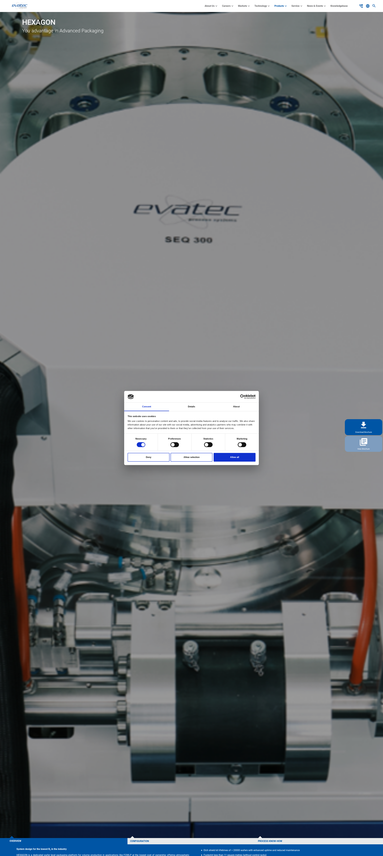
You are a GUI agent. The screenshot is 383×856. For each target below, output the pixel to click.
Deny (148, 457)
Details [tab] (191, 406)
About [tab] (236, 406)
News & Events (317, 6)
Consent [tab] (146, 406)
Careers (228, 6)
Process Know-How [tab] (270, 841)
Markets (244, 6)
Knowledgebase (339, 5)
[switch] (174, 444)
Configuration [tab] (139, 841)
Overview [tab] (15, 841)
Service (297, 6)
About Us (211, 6)
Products (281, 6)
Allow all (234, 457)
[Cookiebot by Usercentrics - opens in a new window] (242, 396)
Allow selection (192, 457)
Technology (262, 6)
